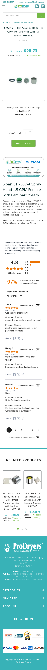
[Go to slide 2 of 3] (22, 529)
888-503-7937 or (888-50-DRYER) (23, 574)
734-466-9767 (23, 571)
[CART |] (43, 6)
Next (39, 497)
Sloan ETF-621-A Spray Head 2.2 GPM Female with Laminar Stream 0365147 (32, 500)
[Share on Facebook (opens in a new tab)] (14, 339)
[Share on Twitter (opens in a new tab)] (18, 338)
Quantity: (15, 132)
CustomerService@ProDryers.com (31, 2)
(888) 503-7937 (8, 2)
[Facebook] (15, 619)
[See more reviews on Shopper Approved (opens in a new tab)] (23, 338)
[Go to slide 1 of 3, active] (18, 529)
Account (37, 6)
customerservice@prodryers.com (23, 579)
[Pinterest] (31, 619)
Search (41, 15)
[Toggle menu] (3, 6)
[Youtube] (26, 619)
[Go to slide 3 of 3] (26, 529)
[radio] (33, 262)
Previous (2, 497)
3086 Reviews (16, 273)
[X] (20, 619)
